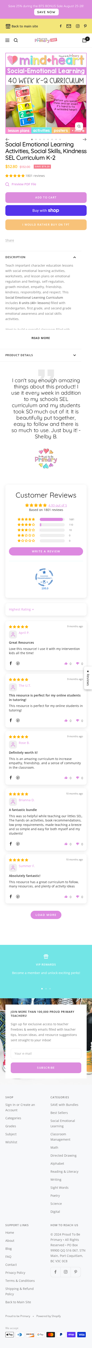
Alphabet (57, 1163)
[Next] (85, 139)
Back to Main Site (18, 1302)
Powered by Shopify (48, 1316)
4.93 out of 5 (57, 505)
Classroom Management (60, 1137)
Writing (55, 1179)
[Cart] (84, 40)
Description (15, 257)
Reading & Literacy (64, 1171)
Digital (55, 1211)
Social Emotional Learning (62, 1123)
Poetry (55, 1195)
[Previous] (7, 139)
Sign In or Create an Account (20, 1107)
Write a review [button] (46, 551)
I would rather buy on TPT (46, 225)
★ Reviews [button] (88, 678)
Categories (13, 1118)
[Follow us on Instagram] (66, 1272)
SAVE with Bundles (64, 1105)
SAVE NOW (46, 12)
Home (9, 1232)
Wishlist (11, 1142)
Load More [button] (46, 915)
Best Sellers (59, 1113)
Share (9, 240)
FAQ (8, 1256)
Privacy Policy (15, 1272)
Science (56, 1203)
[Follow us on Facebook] (55, 1272)
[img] (18, 627)
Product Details (19, 355)
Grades (10, 1126)
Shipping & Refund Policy (19, 1291)
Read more (40, 338)
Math (54, 1147)
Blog (8, 1248)
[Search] (16, 40)
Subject (11, 1134)
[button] (15, 176)
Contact (11, 1264)
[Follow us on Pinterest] (76, 1272)
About (9, 1240)
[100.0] (44, 577)
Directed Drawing (63, 1155)
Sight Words (59, 1187)
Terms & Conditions (20, 1281)
